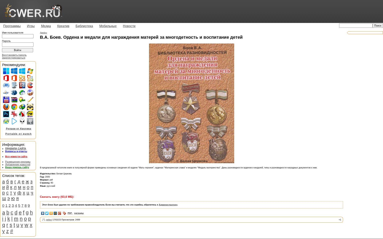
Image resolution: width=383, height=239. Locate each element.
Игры (31, 26)
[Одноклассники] (51, 213)
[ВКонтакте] (43, 213)
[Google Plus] (59, 213)
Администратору (168, 204)
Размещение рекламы (18, 161)
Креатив (63, 26)
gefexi (49, 219)
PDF (70, 213)
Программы (12, 26)
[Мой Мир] (55, 213)
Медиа (46, 26)
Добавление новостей (17, 164)
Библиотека (84, 26)
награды (79, 213)
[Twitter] (47, 213)
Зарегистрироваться (13, 57)
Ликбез (43, 33)
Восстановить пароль (14, 55)
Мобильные (108, 26)
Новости (129, 26)
